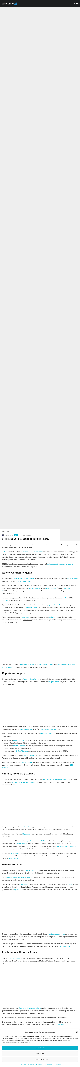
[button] (77, 1032)
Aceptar (40, 1048)
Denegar (40, 1053)
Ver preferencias (40, 1059)
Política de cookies (24, 1064)
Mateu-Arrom (9, 535)
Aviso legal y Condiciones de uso (52, 1064)
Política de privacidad (36, 1064)
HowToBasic (27, 620)
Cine (16, 535)
